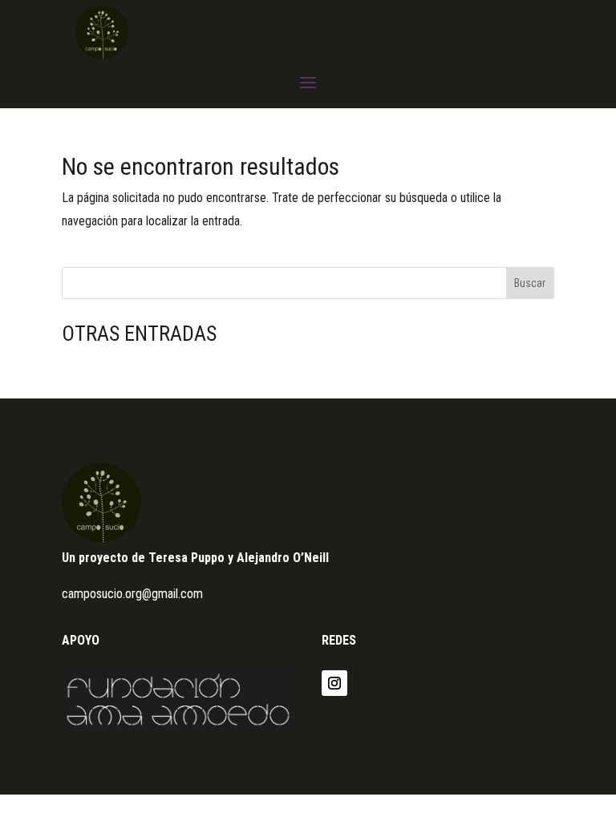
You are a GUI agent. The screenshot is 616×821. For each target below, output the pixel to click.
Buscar (529, 283)
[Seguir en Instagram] (334, 683)
